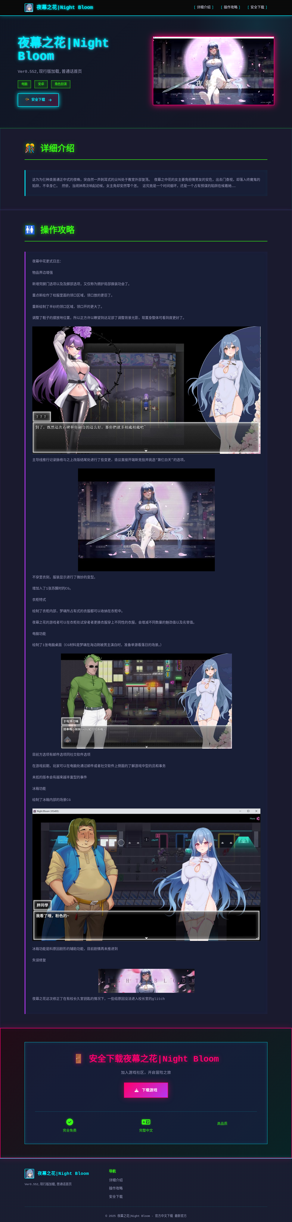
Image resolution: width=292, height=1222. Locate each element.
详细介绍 (204, 7)
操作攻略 (230, 7)
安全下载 (257, 7)
